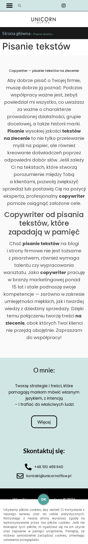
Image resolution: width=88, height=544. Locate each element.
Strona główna (16, 33)
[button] (10, 5)
